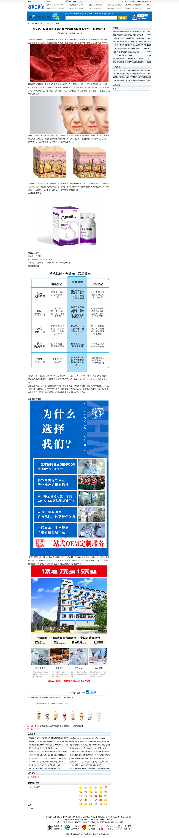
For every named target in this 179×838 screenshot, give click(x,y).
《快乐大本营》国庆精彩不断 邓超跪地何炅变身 (130, 70)
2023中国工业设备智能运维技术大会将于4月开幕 (46, 762)
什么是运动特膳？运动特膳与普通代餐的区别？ (45, 769)
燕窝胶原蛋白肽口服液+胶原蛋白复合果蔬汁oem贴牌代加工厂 (60, 726)
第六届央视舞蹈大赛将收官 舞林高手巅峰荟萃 (129, 80)
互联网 (128, 5)
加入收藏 (131, 1)
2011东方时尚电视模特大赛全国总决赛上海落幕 (130, 77)
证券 (108, 5)
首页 (48, 5)
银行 (119, 5)
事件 (81, 5)
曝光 (93, 5)
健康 (119, 8)
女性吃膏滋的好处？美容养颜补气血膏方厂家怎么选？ (89, 748)
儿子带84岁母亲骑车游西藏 (122, 55)
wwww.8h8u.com (81, 819)
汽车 (132, 8)
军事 (62, 5)
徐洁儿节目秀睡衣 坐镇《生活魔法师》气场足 (129, 74)
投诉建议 (101, 817)
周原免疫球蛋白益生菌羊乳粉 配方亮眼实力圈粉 (130, 48)
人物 (93, 8)
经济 (112, 5)
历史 (90, 8)
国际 (55, 5)
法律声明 (64, 817)
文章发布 (71, 817)
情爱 (139, 8)
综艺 (51, 8)
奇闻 (81, 8)
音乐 (62, 8)
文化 (78, 5)
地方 (100, 5)
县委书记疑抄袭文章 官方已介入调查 (126, 52)
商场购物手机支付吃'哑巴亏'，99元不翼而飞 (128, 62)
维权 (90, 5)
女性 (74, 5)
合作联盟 (109, 817)
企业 (100, 8)
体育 (71, 8)
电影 (55, 8)
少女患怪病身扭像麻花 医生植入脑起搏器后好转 (130, 45)
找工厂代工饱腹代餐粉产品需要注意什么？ (43, 748)
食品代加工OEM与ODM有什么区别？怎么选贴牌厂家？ (89, 762)
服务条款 (56, 817)
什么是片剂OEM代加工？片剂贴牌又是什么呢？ (45, 765)
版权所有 (116, 817)
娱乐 (48, 8)
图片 (71, 5)
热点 (97, 8)
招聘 (136, 8)
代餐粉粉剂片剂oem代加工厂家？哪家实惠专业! (86, 765)
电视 (58, 8)
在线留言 (79, 817)
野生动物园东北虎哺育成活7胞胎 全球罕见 (128, 35)
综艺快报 (50, 24)
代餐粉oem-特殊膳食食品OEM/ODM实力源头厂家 (87, 758)
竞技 (115, 8)
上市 (115, 5)
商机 (148, 8)
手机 (136, 5)
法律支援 (86, 817)
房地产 (128, 8)
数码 (139, 5)
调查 (97, 5)
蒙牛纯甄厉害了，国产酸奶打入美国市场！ (128, 59)
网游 (108, 8)
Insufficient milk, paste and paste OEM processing (87, 738)
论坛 (148, 5)
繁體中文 (138, 1)
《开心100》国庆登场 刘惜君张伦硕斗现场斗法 (129, 38)
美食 (51, 5)
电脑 (132, 5)
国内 (58, 5)
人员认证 (94, 817)
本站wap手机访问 (127, 817)
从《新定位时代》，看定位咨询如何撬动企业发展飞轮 (47, 758)
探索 (78, 8)
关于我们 (49, 817)
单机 (112, 8)
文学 (74, 8)
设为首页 (125, 1)
